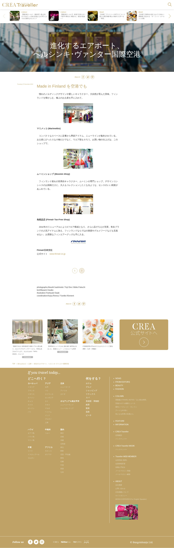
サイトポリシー (121, 496)
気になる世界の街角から (124, 414)
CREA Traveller (122, 432)
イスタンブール (33, 454)
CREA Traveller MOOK (125, 446)
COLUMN (119, 396)
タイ (46, 401)
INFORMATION (122, 425)
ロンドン (31, 408)
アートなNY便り (121, 410)
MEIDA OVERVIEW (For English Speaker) (131, 499)
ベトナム (48, 412)
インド (47, 415)
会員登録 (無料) (121, 460)
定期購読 (118, 435)
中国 (62, 465)
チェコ (30, 401)
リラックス (90, 394)
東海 (62, 458)
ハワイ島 (31, 437)
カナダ (62, 394)
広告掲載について (122, 492)
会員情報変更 (120, 464)
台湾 (46, 387)
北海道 (62, 444)
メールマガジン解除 (122, 474)
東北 (62, 447)
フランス (31, 390)
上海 (46, 422)
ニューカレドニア (67, 408)
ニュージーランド (67, 405)
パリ (29, 412)
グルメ (88, 387)
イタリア (31, 387)
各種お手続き (120, 467)
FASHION (119, 389)
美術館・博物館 (92, 401)
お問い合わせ (120, 488)
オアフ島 (31, 433)
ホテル (88, 383)
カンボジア (49, 398)
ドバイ (30, 451)
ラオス (47, 405)
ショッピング (91, 390)
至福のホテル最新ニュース (125, 403)
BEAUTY (119, 385)
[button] (170, 16)
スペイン (31, 398)
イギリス (31, 394)
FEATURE (119, 421)
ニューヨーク (65, 387)
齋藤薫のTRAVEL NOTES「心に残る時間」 (131, 400)
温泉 (88, 412)
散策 (88, 408)
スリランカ (49, 394)
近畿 (62, 461)
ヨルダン (31, 458)
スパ (88, 398)
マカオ (47, 408)
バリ (46, 390)
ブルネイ (48, 419)
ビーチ (88, 415)
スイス (30, 405)
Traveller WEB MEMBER (125, 456)
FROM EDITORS (122, 382)
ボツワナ (48, 454)
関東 (62, 451)
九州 (62, 472)
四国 (62, 469)
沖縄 (62, 440)
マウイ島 (31, 440)
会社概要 (118, 485)
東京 (62, 433)
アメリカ (63, 390)
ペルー (47, 433)
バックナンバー (121, 439)
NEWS (118, 378)
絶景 (88, 405)
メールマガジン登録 (122, 471)
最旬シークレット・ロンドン (126, 407)
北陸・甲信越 (65, 454)
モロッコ (48, 451)
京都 (62, 437)
